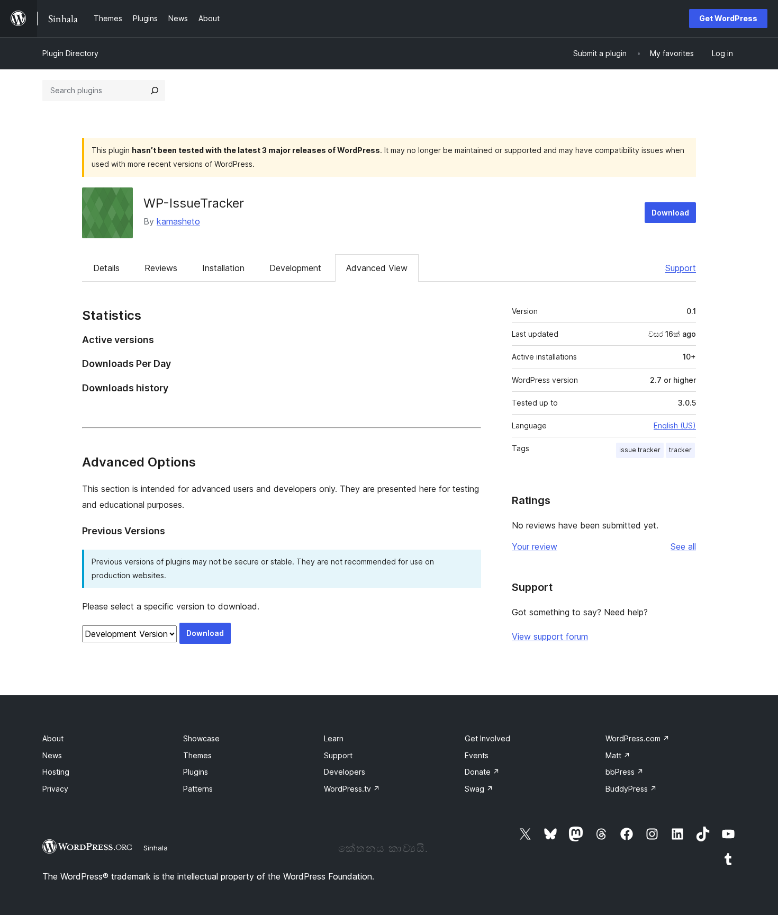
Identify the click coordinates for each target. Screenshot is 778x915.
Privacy (55, 788)
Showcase (201, 738)
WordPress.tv (352, 788)
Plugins (195, 771)
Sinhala (155, 848)
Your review (534, 546)
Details (106, 268)
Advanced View (377, 268)
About (53, 738)
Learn (333, 738)
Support (680, 268)
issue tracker (640, 450)
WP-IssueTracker (193, 203)
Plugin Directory (70, 53)
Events (476, 755)
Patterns (198, 788)
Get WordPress (728, 18)
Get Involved (487, 738)
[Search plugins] (154, 90)
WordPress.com (637, 738)
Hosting (55, 771)
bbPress (624, 771)
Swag (479, 788)
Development (295, 268)
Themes (197, 755)
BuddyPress (631, 788)
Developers (344, 771)
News (52, 755)
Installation (223, 268)
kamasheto (178, 221)
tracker (680, 450)
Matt (617, 755)
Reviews (160, 268)
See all (683, 546)
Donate (482, 771)
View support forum (550, 636)
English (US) (675, 425)
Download (670, 212)
